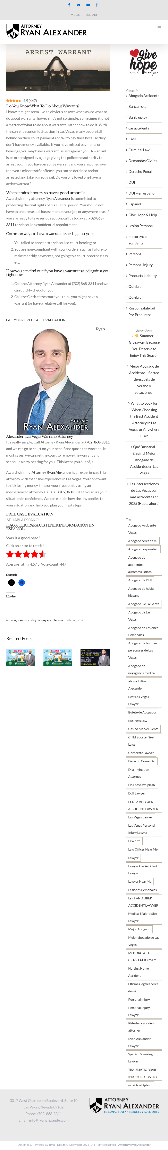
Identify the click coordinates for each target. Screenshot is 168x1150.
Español (134, 204)
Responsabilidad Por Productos (141, 311)
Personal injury (140, 264)
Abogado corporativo (143, 549)
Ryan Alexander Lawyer (139, 1042)
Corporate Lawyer (141, 753)
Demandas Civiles (142, 160)
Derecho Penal (140, 171)
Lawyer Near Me (139, 881)
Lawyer (133, 858)
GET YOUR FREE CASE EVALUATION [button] (36, 320)
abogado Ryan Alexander (138, 684)
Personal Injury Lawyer (139, 1011)
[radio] (10, 555)
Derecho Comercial (141, 761)
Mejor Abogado (139, 929)
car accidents (138, 128)
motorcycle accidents (137, 239)
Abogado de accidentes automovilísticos (140, 564)
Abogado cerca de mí (142, 541)
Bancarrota (137, 106)
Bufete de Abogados (142, 712)
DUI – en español (142, 193)
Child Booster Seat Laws (141, 740)
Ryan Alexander (57, 198)
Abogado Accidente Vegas (142, 528)
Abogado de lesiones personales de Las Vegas (142, 650)
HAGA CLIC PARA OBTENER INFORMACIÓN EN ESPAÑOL (50, 527)
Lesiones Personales (142, 890)
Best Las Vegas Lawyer (138, 700)
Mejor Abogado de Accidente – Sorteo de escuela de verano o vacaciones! (144, 379)
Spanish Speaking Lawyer (140, 1057)
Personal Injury (139, 999)
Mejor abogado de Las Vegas (143, 940)
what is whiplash (140, 1085)
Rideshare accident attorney (141, 1026)
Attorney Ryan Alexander (51, 472)
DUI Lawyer (136, 793)
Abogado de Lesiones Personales (143, 631)
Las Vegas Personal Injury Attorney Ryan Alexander (36, 620)
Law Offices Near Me (143, 849)
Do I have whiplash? (142, 785)
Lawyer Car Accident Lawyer (142, 869)
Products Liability (142, 275)
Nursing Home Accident (138, 971)
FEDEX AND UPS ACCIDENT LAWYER (143, 805)
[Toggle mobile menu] (160, 26)
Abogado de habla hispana (141, 592)
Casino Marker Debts (143, 729)
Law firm (134, 841)
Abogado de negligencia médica (141, 669)
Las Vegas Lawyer (140, 817)
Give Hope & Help (142, 215)
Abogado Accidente (143, 95)
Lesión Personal (141, 225)
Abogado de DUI (140, 580)
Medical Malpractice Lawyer (142, 917)
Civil (132, 139)
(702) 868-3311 (97, 442)
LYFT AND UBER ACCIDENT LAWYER (143, 901)
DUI (131, 182)
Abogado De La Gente (143, 604)
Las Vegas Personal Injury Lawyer (141, 828)
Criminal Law (139, 149)
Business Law (137, 720)
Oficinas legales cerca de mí (143, 987)
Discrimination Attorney (138, 773)
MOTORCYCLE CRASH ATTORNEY (142, 956)
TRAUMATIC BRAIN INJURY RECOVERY (143, 1073)
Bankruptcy (137, 117)
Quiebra (135, 286)
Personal (135, 254)
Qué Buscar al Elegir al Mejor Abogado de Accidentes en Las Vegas (144, 459)
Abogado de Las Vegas (139, 615)
